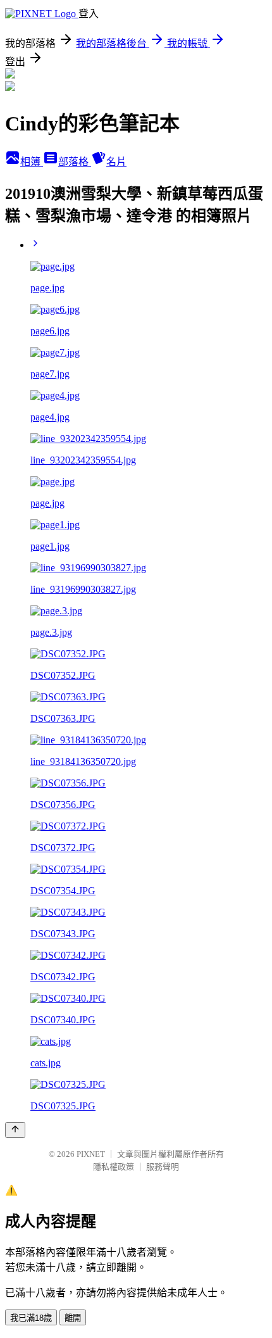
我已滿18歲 (31, 1318)
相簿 (31, 161)
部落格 (74, 161)
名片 (116, 161)
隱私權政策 (113, 1166)
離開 (73, 1318)
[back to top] (15, 1130)
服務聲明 (162, 1166)
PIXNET (91, 1154)
